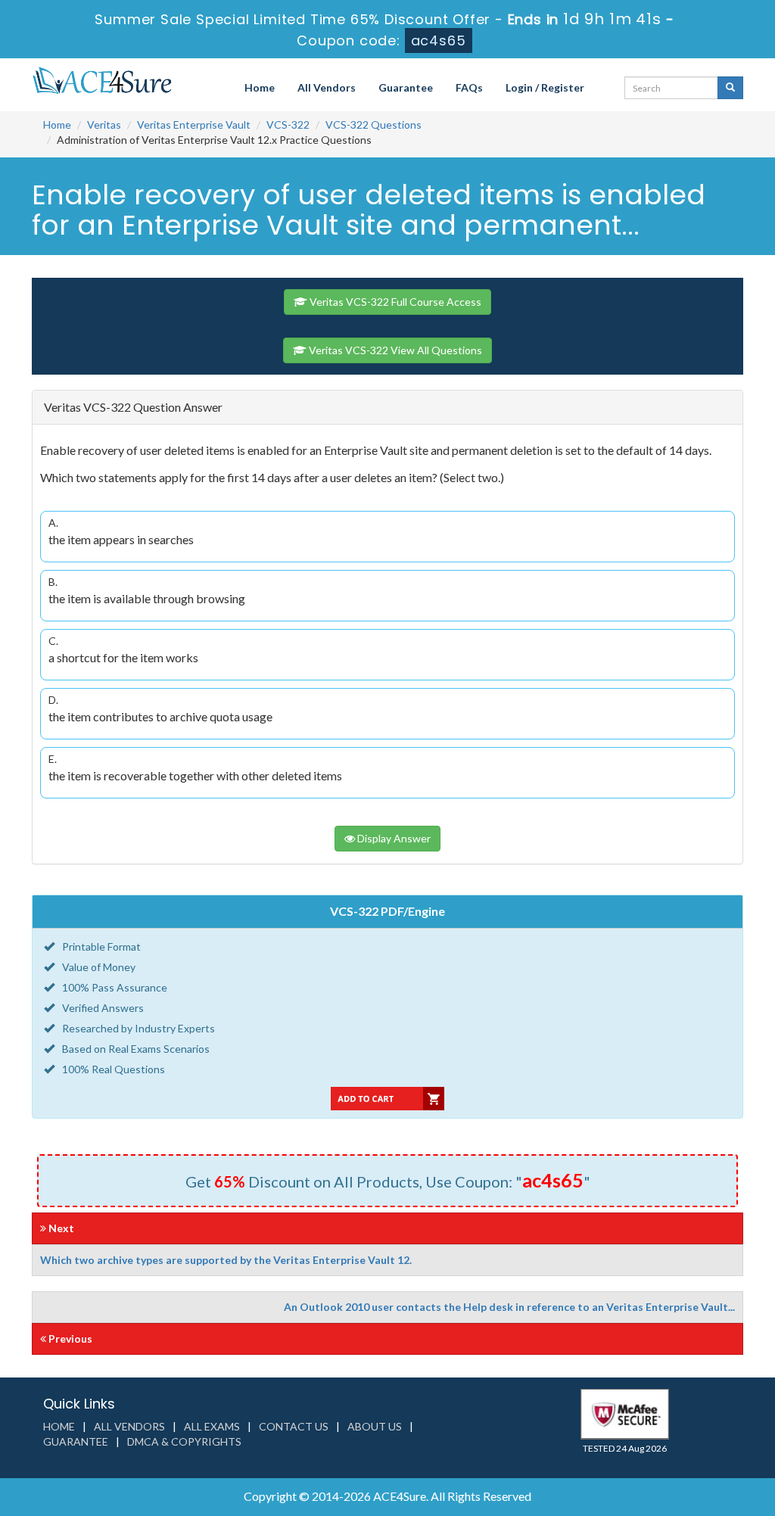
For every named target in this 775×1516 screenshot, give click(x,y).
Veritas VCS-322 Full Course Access (394, 301)
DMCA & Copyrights (184, 1441)
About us (374, 1426)
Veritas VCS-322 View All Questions (394, 350)
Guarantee (405, 87)
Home (259, 87)
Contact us (293, 1426)
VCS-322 (288, 124)
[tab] (387, 408)
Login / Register (545, 87)
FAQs (469, 87)
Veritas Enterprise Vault (194, 124)
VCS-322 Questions (373, 124)
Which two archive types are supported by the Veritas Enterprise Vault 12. (226, 1259)
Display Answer (393, 838)
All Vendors (326, 87)
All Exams (212, 1426)
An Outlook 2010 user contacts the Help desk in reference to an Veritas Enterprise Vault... (509, 1306)
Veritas (104, 124)
